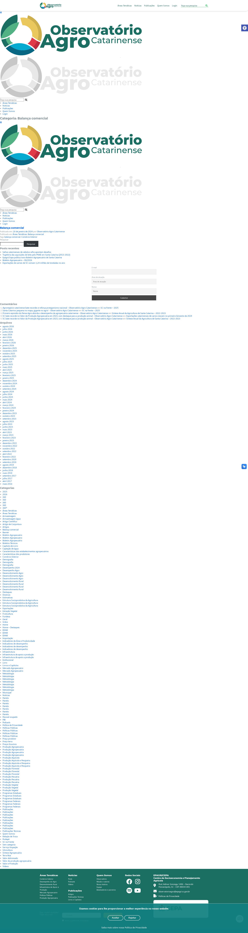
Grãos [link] (5, 621)
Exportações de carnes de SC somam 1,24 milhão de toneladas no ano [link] (34, 262)
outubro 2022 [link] (9, 448)
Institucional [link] (8, 660)
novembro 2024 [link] (10, 383)
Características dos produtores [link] (16, 554)
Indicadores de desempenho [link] (15, 643)
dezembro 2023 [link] (10, 413)
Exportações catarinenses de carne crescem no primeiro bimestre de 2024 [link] (159, 315)
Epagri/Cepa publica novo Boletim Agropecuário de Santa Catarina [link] (32, 257)
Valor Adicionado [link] (10, 858)
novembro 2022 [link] (10, 445)
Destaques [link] (7, 592)
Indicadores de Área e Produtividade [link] (19, 640)
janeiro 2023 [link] (8, 440)
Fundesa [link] (6, 616)
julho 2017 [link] (7, 478)
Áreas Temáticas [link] (125, 5)
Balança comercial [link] (12, 227)
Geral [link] (5, 619)
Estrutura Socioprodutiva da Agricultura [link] (20, 600)
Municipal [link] (7, 692)
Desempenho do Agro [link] (48, 882)
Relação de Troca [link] (10, 836)
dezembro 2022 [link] (10, 443)
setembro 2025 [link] (9, 356)
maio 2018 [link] (7, 473)
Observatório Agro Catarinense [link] (51, 231)
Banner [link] (6, 532)
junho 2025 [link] (8, 364)
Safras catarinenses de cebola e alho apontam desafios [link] (27, 252)
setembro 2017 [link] (9, 475)
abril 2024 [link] (7, 402)
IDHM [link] (5, 630)
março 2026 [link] (8, 339)
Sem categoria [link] (9, 844)
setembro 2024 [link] (9, 388)
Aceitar (115, 917)
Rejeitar (132, 917)
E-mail (94, 267)
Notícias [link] (138, 5)
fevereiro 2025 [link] (9, 375)
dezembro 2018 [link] (10, 467)
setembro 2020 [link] (9, 459)
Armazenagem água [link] (12, 518)
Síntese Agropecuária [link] (12, 852)
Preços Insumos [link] (10, 744)
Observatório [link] (102, 879)
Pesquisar (4, 239)
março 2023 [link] (8, 435)
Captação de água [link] (10, 548)
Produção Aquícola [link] (11, 757)
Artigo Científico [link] (10, 521)
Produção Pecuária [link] (11, 776)
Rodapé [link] (6, 839)
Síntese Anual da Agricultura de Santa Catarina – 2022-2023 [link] (139, 313)
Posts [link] (70, 879)
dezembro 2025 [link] (10, 348)
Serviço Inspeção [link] (10, 847)
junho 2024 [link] (8, 397)
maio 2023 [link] (7, 429)
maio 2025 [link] (7, 367)
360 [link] (4, 497)
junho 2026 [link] (8, 331)
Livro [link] (5, 662)
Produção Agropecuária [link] (13, 746)
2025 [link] (5, 491)
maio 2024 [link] (7, 399)
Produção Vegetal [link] (10, 784)
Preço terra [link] (7, 741)
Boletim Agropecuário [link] (12, 535)
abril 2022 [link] (7, 454)
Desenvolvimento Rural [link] (13, 581)
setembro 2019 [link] (9, 462)
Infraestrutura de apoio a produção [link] (18, 654)
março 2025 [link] (8, 372)
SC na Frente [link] (8, 841)
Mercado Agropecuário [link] (13, 668)
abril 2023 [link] (7, 432)
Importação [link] (8, 638)
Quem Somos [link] (163, 5)
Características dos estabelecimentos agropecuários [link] (26, 551)
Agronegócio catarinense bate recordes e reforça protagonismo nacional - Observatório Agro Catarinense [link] (50, 307)
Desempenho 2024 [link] (11, 567)
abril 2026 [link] (7, 337)
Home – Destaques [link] (11, 627)
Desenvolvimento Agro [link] (13, 573)
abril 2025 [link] (7, 369)
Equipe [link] (99, 887)
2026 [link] (5, 494)
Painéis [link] (6, 698)
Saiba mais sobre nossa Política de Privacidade (124, 927)
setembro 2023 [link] (9, 418)
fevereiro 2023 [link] (9, 437)
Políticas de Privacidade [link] (168, 896)
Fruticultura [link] (8, 613)
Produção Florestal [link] (11, 768)
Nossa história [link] (102, 884)
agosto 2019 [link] (8, 464)
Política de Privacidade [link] (12, 725)
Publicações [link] (149, 5)
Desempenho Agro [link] (11, 570)
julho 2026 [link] (7, 329)
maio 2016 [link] (7, 483)
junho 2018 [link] (8, 470)
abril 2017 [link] (7, 481)
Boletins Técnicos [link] (10, 543)
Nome (94, 287)
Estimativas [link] (8, 597)
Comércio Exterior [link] (29, 236)
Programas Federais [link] (11, 801)
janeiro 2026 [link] (8, 345)
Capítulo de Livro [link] (10, 545)
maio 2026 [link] (7, 334)
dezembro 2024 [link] (10, 380)
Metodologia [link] (8, 673)
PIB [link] (4, 719)
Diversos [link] (6, 594)
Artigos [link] (6, 526)
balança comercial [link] (12, 236)
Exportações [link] (8, 608)
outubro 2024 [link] (9, 386)
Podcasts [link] (6, 722)
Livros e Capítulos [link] (10, 665)
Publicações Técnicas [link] (12, 831)
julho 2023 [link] (7, 424)
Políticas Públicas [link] (10, 727)
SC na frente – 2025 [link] (109, 307)
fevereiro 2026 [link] (9, 342)
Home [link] (5, 624)
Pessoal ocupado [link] (10, 717)
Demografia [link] (8, 559)
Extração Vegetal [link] (10, 611)
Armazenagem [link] (9, 516)
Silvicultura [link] (8, 850)
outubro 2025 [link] (9, 353)
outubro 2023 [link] (9, 416)
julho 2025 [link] (7, 361)
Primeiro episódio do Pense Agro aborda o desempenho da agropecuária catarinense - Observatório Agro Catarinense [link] (55, 313)
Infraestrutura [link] (9, 651)
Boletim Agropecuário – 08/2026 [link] (17, 260)
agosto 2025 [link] (8, 359)
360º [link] (5, 507)
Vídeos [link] (6, 866)
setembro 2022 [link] (9, 451)
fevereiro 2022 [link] (9, 456)
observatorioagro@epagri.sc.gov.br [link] (174, 891)
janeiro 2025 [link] (8, 378)
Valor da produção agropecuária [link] (17, 860)
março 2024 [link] (8, 405)
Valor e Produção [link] (10, 863)
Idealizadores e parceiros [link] (106, 890)
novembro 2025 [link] (10, 350)
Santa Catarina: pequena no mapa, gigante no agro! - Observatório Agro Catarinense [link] (40, 310)
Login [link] (174, 5)
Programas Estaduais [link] (12, 793)
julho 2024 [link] (7, 394)
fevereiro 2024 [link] (9, 407)
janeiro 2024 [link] (8, 410)
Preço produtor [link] (9, 738)
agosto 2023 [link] (8, 421)
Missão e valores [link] (103, 882)
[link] (244, 28)
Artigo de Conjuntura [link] (12, 524)
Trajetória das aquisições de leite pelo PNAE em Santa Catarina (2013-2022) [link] (36, 254)
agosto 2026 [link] (8, 326)
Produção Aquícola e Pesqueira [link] (16, 760)
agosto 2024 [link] (8, 391)
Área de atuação (98, 277)
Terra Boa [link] (7, 855)
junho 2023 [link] (8, 426)
